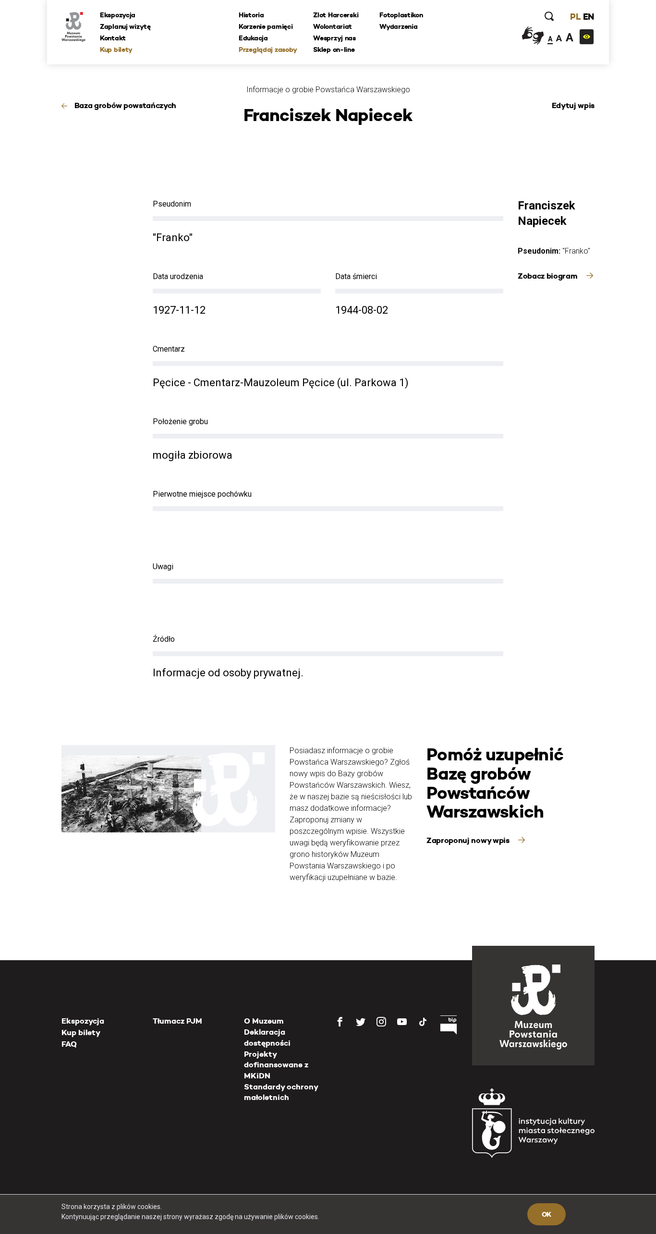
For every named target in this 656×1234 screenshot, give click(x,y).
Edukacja (253, 38)
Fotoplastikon (401, 15)
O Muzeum (264, 1021)
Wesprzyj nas (334, 38)
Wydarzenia (398, 26)
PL (575, 16)
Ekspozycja (117, 15)
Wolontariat (332, 26)
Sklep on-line (333, 49)
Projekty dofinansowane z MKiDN (276, 1065)
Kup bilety (116, 49)
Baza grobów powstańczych (125, 105)
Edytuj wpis (573, 105)
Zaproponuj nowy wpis (468, 840)
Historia (251, 15)
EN (588, 16)
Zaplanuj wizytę (125, 26)
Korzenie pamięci (266, 26)
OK (546, 1214)
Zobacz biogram (548, 276)
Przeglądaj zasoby (268, 49)
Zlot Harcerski (335, 15)
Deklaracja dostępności (267, 1037)
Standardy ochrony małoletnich (281, 1092)
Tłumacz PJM (177, 1021)
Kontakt (113, 38)
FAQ (69, 1044)
